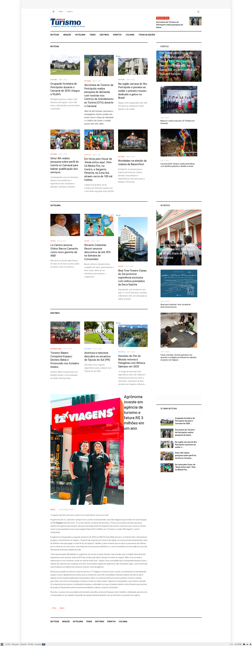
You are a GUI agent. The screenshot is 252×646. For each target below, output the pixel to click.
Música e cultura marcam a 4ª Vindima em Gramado (178, 122)
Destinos (104, 34)
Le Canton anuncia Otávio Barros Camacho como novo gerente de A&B (64, 250)
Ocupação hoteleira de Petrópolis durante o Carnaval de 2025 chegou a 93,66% (65, 89)
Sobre (69, 12)
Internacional (56, 349)
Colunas (130, 34)
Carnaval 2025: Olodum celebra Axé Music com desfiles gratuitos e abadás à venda (178, 165)
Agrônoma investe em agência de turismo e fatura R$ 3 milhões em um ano (134, 412)
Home (61, 12)
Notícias (54, 34)
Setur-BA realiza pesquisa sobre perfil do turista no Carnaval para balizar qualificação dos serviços (64, 165)
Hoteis (53, 241)
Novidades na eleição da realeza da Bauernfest (132, 162)
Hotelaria (80, 34)
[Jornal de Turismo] (74, 23)
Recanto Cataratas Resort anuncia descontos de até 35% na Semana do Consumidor (97, 252)
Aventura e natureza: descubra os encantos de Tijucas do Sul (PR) (97, 356)
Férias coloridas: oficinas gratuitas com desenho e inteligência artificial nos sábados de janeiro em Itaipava (178, 357)
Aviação (67, 34)
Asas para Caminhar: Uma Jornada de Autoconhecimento (176, 305)
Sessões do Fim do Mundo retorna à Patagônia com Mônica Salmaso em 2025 (131, 361)
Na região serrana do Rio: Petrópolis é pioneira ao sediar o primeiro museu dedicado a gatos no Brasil (132, 91)
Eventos (117, 34)
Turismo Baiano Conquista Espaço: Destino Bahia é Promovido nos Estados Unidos (64, 360)
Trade (93, 34)
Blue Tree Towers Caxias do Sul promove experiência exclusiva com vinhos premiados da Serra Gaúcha (132, 278)
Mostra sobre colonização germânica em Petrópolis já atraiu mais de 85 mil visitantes (178, 251)
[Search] (198, 12)
